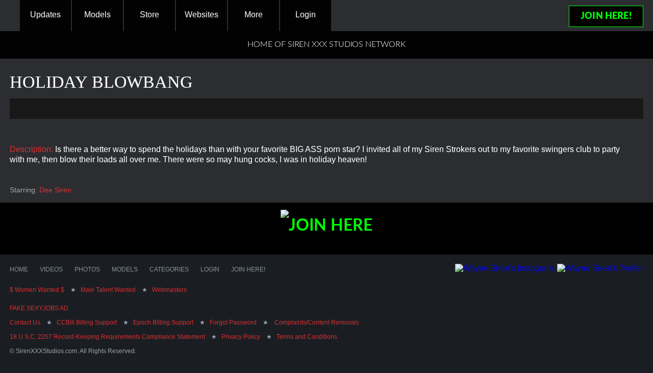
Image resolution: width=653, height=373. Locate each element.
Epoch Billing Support (163, 322)
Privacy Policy (240, 336)
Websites (201, 14)
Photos (87, 269)
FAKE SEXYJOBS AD (39, 308)
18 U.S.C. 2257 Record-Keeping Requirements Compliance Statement (107, 336)
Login (305, 14)
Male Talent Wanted (108, 289)
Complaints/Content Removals (316, 322)
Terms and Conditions (307, 336)
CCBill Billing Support (87, 322)
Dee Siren (55, 190)
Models (97, 14)
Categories (169, 269)
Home (19, 269)
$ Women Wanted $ (37, 289)
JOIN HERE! (606, 16)
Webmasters (169, 289)
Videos (51, 269)
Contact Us (25, 322)
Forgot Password (233, 322)
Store (149, 14)
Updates (45, 14)
